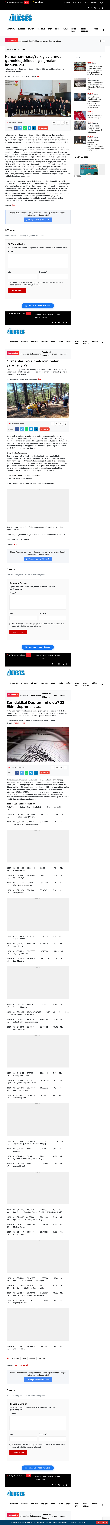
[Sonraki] (103, 41)
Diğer (96, 29)
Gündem (21, 29)
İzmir (57, 29)
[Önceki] (100, 41)
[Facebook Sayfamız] (91, 8)
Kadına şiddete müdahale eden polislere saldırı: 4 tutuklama (94, 129)
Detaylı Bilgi (82, 1522)
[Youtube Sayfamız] (102, 8)
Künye (101, 3)
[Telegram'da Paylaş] (29, 128)
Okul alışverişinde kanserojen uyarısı (94, 116)
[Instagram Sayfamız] (95, 8)
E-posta (43, 272)
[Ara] (101, 57)
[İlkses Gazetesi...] (20, 17)
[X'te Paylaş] (20, 128)
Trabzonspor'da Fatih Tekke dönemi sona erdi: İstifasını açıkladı (26, 353)
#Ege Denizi (42, 1358)
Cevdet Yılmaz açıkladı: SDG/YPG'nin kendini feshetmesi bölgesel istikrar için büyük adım (95, 145)
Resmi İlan (73, 30)
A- (58, 123)
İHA (38, 76)
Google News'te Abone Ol (39, 220)
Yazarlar (93, 3)
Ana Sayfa (12, 49)
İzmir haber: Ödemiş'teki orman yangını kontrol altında (57, 354)
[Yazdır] (67, 123)
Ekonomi (41, 29)
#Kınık (24, 1358)
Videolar (86, 3)
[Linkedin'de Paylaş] (34, 128)
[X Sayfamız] (88, 8)
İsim (10, 272)
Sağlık (65, 29)
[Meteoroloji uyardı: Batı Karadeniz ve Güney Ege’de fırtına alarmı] (80, 82)
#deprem (32, 1358)
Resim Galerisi (76, 3)
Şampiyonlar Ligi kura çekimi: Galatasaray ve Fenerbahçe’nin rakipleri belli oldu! (36, 354)
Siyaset (31, 29)
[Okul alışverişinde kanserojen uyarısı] (80, 115)
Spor (50, 29)
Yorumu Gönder (16, 290)
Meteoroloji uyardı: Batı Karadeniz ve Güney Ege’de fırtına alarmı (95, 86)
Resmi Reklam (84, 30)
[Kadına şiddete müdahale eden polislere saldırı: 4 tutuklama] (80, 125)
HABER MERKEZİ (19, 723)
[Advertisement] (72, 18)
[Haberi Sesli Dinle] (54, 123)
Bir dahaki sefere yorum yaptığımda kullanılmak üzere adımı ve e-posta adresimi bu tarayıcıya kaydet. (36, 283)
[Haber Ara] (103, 30)
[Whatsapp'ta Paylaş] (25, 128)
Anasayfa (67, 3)
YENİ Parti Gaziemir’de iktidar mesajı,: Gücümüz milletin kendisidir (45, 41)
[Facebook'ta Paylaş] (16, 128)
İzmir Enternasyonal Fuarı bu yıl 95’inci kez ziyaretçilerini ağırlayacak (48, 354)
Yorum (11, 251)
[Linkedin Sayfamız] (99, 8)
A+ (62, 123)
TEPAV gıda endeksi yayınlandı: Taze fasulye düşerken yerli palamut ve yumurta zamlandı (95, 70)
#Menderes (15, 1358)
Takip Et (44, 128)
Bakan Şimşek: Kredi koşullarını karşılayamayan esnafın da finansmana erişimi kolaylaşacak (95, 102)
